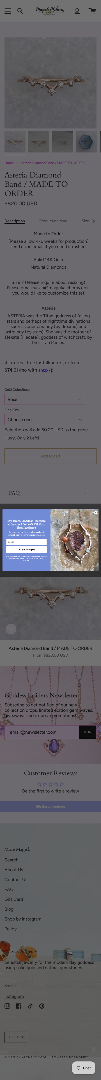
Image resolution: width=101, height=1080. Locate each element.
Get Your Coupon (26, 549)
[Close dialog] (95, 512)
